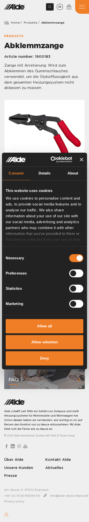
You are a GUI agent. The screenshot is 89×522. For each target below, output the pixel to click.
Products (13, 36)
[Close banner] (81, 159)
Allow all (44, 326)
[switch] (76, 273)
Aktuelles (54, 467)
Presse (10, 475)
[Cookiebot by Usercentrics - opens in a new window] (53, 159)
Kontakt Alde (58, 459)
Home (15, 22)
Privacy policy (14, 501)
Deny (44, 358)
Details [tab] (45, 173)
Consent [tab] (16, 173)
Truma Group (67, 435)
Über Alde (13, 459)
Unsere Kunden (18, 467)
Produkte (30, 22)
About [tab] (72, 173)
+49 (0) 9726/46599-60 (22, 495)
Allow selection (44, 342)
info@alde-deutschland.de (69, 495)
